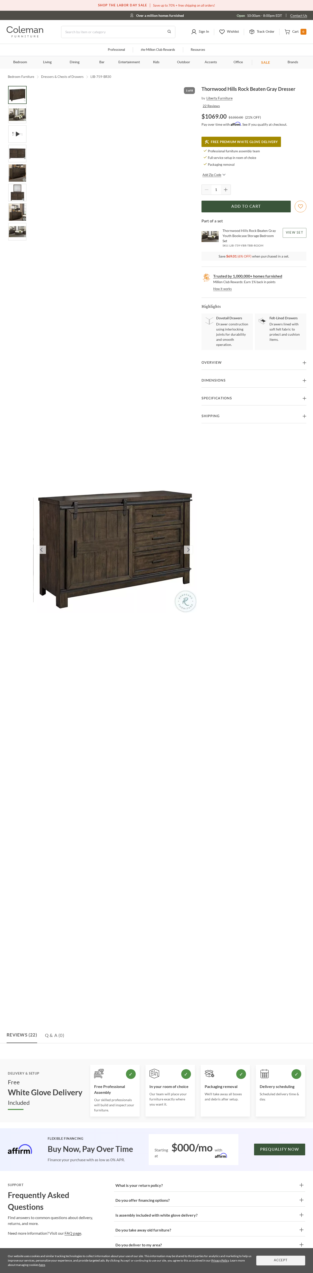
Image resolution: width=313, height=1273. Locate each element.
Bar (101, 62)
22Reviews (211, 106)
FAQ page (73, 1233)
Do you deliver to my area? (138, 1244)
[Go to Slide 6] (17, 192)
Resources (198, 50)
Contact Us (298, 15)
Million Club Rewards (158, 50)
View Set (294, 232)
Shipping (210, 416)
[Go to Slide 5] (17, 173)
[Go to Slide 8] (17, 231)
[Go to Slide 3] (17, 134)
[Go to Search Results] (169, 32)
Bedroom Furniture (21, 77)
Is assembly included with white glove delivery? (156, 1215)
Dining (74, 62)
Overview (211, 362)
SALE (265, 62)
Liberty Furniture (219, 98)
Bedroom (20, 62)
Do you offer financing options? (142, 1200)
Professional (116, 50)
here (42, 1265)
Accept (281, 1260)
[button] (200, 32)
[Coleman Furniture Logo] (25, 36)
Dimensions (213, 380)
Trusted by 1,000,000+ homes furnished (247, 276)
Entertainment (129, 62)
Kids (156, 62)
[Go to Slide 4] (17, 153)
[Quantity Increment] (226, 190)
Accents (211, 62)
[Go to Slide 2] (17, 114)
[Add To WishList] (300, 206)
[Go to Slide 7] (17, 212)
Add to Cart (246, 206)
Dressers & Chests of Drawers (62, 77)
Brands (293, 62)
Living (47, 62)
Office (238, 62)
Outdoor (183, 62)
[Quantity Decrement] (207, 190)
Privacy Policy (220, 1260)
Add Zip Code (211, 175)
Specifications (216, 398)
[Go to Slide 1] (17, 95)
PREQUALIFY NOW (279, 1149)
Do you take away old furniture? (143, 1230)
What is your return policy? (139, 1185)
